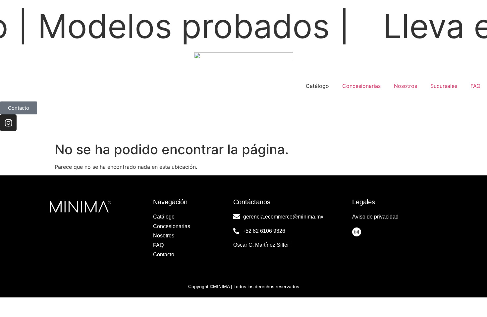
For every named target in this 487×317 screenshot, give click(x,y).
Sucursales (443, 86)
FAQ (475, 86)
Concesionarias (361, 86)
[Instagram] (8, 122)
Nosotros (405, 86)
